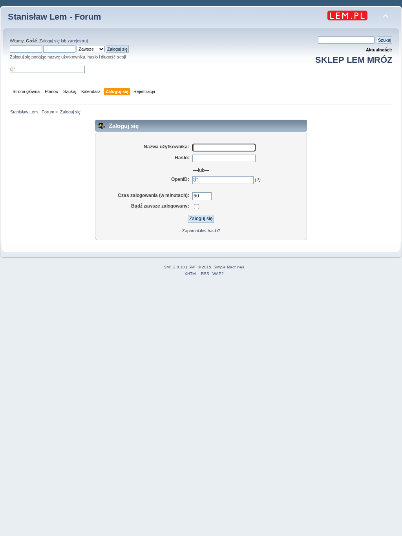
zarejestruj (78, 40)
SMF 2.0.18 (174, 267)
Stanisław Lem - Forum (54, 17)
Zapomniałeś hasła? (201, 230)
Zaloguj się (49, 40)
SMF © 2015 (199, 267)
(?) (258, 179)
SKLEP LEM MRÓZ (353, 60)
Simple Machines (229, 267)
